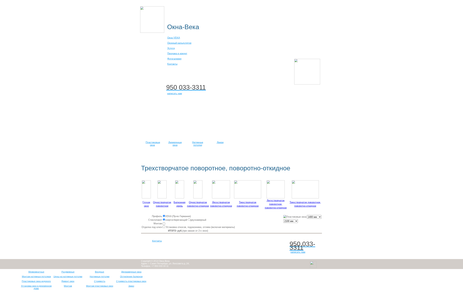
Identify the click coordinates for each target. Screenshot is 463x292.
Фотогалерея (174, 58)
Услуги (171, 48)
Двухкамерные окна (131, 272)
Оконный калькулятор (223, 4)
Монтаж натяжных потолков (36, 276)
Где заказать (191, 11)
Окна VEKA (173, 37)
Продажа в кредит (177, 53)
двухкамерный (198, 220)
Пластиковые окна (194, 4)
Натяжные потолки (197, 143)
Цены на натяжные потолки (68, 276)
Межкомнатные (36, 272)
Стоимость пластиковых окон (131, 281)
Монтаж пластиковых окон (99, 286)
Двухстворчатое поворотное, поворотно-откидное (276, 204)
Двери (220, 142)
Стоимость (99, 281)
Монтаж (68, 286)
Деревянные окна (251, 4)
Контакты (172, 64)
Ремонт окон (67, 281)
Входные (99, 272)
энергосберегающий (176, 220)
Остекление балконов (131, 276)
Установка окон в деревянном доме (36, 287)
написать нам (174, 93)
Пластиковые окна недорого (36, 281)
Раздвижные (68, 272)
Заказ (131, 286)
